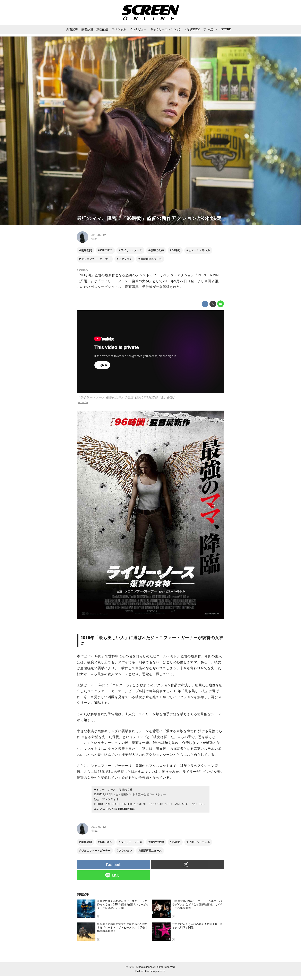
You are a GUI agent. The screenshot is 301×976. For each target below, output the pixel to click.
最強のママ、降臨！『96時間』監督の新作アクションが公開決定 (149, 218)
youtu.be (82, 402)
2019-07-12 (98, 235)
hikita (94, 239)
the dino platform (155, 971)
